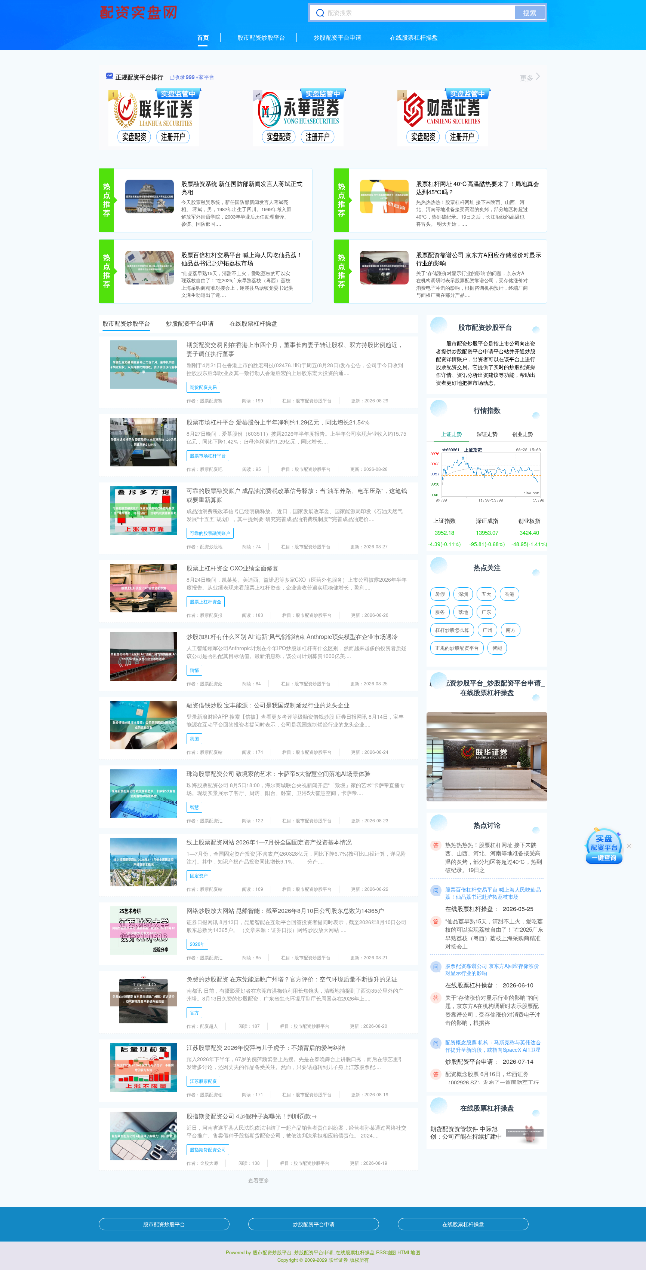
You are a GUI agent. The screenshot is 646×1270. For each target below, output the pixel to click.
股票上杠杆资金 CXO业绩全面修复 (233, 568)
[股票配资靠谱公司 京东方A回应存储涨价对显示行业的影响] (384, 267)
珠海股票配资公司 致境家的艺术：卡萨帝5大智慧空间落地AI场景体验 (278, 773)
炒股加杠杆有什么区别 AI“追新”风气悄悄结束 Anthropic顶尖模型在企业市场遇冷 (292, 636)
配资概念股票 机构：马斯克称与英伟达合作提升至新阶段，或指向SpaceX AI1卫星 (493, 1029)
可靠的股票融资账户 (210, 533)
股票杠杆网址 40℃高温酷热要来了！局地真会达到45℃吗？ (477, 187)
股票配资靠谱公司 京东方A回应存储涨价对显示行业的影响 (478, 258)
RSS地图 (386, 1252)
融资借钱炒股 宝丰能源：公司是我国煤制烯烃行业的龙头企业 (268, 705)
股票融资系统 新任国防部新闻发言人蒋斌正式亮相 (241, 187)
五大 (486, 593)
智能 (497, 647)
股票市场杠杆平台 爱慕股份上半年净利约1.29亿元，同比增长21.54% (278, 422)
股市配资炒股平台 (261, 37)
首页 (203, 37)
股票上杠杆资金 (205, 601)
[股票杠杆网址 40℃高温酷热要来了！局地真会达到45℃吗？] (384, 196)
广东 (486, 611)
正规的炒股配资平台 (457, 647)
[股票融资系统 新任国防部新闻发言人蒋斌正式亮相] (149, 196)
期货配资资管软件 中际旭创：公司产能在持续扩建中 (466, 1132)
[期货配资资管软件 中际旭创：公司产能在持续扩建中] (525, 1132)
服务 (440, 611)
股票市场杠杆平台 (208, 455)
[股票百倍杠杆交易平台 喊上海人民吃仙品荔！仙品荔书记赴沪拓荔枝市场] (149, 267)
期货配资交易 (203, 387)
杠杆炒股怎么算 (452, 629)
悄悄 (194, 670)
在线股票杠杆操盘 (414, 37)
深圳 (463, 593)
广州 (487, 629)
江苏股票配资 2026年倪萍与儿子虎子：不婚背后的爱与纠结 (266, 1047)
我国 (194, 738)
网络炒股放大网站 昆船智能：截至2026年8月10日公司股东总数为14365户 (285, 910)
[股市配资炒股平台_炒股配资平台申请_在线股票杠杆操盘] (139, 12)
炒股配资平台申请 (338, 37)
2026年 (197, 944)
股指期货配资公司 (208, 1149)
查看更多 (258, 1180)
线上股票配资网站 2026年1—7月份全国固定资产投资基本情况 (269, 842)
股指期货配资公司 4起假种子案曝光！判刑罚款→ (252, 1116)
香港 (509, 593)
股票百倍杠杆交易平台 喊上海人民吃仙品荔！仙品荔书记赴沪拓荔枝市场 (241, 258)
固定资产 (199, 875)
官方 (194, 1012)
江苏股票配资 (203, 1081)
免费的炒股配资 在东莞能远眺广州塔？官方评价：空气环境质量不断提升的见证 (292, 979)
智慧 (194, 807)
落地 (463, 611)
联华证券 (338, 1259)
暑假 (440, 593)
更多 (527, 77)
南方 (511, 629)
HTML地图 (408, 1252)
